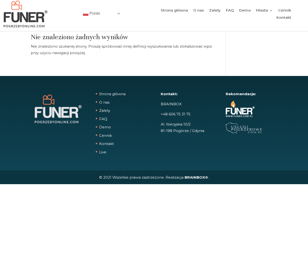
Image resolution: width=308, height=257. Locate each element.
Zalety (215, 11)
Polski (94, 13)
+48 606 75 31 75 (176, 114)
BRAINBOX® (196, 177)
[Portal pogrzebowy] (244, 132)
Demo (245, 11)
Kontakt (283, 18)
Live (102, 152)
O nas (198, 11)
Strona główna (174, 11)
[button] (9, 247)
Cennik (284, 11)
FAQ (230, 11)
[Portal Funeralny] (240, 115)
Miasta (262, 11)
